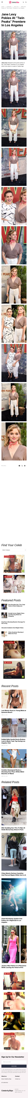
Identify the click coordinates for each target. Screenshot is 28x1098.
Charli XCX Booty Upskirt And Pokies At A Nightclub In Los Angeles (11, 920)
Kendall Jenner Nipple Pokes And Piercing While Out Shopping (16, 615)
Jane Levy (16, 6)
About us (4, 1076)
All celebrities (4, 1082)
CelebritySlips (7, 1091)
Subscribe (14, 1066)
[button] (2, 2)
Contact (17, 1076)
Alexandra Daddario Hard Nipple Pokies (12, 627)
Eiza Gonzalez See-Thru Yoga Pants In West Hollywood (16, 605)
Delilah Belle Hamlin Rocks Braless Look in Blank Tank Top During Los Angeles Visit (13, 741)
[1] (4, 606)
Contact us (17, 1079)
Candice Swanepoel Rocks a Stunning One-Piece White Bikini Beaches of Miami (12, 771)
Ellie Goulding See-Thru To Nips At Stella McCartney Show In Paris (13, 829)
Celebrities (8, 6)
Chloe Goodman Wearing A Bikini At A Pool (16, 632)
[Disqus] (14, 484)
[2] (4, 615)
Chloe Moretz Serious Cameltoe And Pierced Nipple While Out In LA (13, 874)
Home (2, 6)
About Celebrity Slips (6, 1079)
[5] (4, 634)
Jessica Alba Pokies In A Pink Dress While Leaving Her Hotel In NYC (13, 966)
